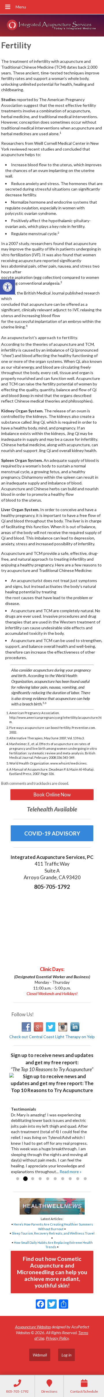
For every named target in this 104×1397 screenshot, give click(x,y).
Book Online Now (52, 794)
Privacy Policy (57, 1338)
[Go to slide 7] (63, 1179)
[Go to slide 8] (70, 1179)
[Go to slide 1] (18, 1179)
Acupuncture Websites (33, 1326)
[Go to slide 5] (48, 1179)
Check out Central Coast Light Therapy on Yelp (52, 1036)
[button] (7, 287)
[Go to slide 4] (40, 1179)
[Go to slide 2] (25, 1179)
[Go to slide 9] (78, 1179)
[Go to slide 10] (85, 1179)
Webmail (40, 1354)
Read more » (70, 1171)
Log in (66, 1354)
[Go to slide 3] (33, 1179)
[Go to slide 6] (55, 1179)
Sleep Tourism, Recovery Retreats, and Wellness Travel (53, 1233)
